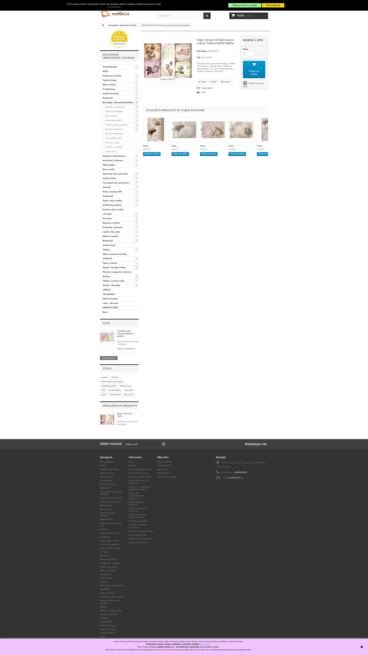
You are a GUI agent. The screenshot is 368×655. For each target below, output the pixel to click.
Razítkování (108, 98)
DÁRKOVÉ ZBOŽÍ (110, 308)
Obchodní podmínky (138, 521)
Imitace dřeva (110, 151)
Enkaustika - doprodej (112, 227)
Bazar (105, 312)
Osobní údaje (163, 473)
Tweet (203, 82)
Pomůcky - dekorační (114, 147)
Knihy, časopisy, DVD (112, 192)
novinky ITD (115, 394)
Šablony (106, 250)
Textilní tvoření (109, 178)
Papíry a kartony (110, 263)
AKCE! (105, 71)
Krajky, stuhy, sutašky (112, 201)
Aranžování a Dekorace (113, 160)
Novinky (132, 466)
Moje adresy (162, 469)
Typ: (199, 57)
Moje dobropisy (164, 466)
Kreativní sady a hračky (113, 209)
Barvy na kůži (109, 169)
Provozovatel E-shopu (138, 473)
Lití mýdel (107, 214)
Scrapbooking (109, 89)
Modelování (108, 241)
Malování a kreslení (111, 223)
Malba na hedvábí (110, 236)
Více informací (114, 6)
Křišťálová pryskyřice (112, 205)
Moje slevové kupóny (166, 477)
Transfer (115, 377)
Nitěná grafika (109, 165)
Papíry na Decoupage (114, 111)
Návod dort (129, 394)
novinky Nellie (114, 390)
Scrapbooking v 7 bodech (140, 539)
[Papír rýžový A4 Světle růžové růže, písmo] (241, 130)
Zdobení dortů (109, 245)
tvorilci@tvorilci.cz (235, 478)
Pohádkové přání (108, 386)
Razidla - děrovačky (111, 285)
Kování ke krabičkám (114, 134)
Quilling (106, 276)
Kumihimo (107, 218)
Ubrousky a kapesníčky (115, 107)
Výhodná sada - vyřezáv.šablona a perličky (125, 333)
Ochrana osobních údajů (140, 477)
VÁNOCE (107, 290)
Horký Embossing (111, 94)
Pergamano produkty (112, 76)
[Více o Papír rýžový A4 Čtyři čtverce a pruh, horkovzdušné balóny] (107, 420)
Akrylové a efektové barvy (114, 156)
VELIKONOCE (109, 294)
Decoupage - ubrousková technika (118, 102)
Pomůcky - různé (112, 143)
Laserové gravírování (138, 542)
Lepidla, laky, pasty (111, 232)
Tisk (203, 92)
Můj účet (163, 457)
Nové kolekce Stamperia (112, 382)
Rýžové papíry (111, 116)
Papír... (146, 146)
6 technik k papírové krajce (141, 531)
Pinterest (227, 82)
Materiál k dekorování (114, 129)
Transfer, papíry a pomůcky (116, 125)
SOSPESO (107, 259)
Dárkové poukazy (110, 299)
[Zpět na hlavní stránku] (103, 25)
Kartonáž (107, 187)
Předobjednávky (110, 67)
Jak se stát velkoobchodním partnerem (136, 495)
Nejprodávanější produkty (140, 469)
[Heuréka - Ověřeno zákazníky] (119, 39)
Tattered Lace (126, 386)
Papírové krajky (109, 80)
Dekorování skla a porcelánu (115, 174)
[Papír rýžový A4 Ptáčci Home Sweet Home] (184, 130)
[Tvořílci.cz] (126, 12)
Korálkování (108, 196)
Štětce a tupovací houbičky (115, 254)
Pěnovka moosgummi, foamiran (117, 272)
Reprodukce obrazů (113, 120)
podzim (104, 377)
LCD (103, 390)
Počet (245, 49)
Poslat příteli (207, 88)
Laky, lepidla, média (113, 138)
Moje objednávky (164, 462)
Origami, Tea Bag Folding (114, 267)
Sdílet (214, 82)
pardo (104, 394)
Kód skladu (202, 51)
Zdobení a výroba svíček (113, 281)
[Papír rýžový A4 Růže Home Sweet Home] (213, 130)
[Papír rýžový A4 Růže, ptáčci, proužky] (156, 130)
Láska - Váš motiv (110, 303)
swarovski (128, 390)
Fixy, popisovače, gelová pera (116, 183)
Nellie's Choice (109, 85)
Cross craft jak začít (137, 535)
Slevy (106, 323)
